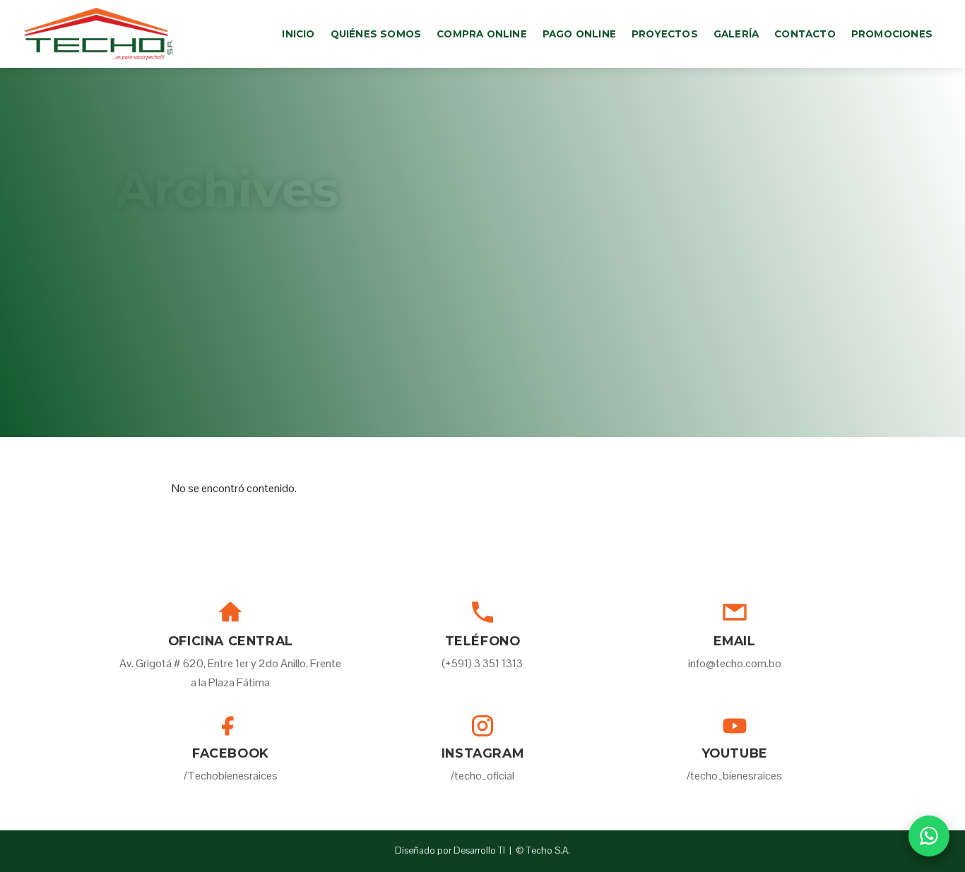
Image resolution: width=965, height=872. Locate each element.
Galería (736, 34)
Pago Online (579, 34)
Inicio (298, 34)
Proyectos (665, 34)
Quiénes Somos (376, 34)
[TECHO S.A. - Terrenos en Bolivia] (98, 34)
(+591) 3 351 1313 (482, 663)
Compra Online (482, 34)
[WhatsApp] (928, 836)
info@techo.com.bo (734, 663)
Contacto (805, 34)
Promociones (892, 34)
